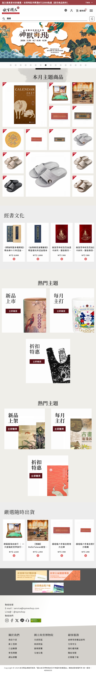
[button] (94, 52)
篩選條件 (91, 18)
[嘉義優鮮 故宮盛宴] (60, 66)
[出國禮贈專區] (75, 66)
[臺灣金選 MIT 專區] (65, 66)
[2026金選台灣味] (10, 66)
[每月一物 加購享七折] (35, 66)
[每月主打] (72, 310)
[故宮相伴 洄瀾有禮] (50, 66)
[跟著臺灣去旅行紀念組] (55, 66)
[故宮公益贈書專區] (64, 579)
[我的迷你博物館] (70, 66)
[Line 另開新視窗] (22, 621)
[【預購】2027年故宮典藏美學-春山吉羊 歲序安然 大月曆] (20, 66)
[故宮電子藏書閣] (85, 66)
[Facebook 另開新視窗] (12, 621)
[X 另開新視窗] (17, 621)
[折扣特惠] (48, 361)
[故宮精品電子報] (48, 591)
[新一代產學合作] (80, 66)
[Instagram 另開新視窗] (7, 621)
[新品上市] (24, 310)
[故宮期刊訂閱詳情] (31, 579)
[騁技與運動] (30, 66)
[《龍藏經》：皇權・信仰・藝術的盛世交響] (25, 66)
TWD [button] (88, 2)
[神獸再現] (48, 61)
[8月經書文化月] (15, 66)
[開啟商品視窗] (24, 104)
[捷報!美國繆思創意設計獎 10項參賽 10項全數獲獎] (40, 66)
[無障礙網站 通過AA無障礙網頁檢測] (36, 621)
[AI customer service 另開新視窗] (27, 621)
